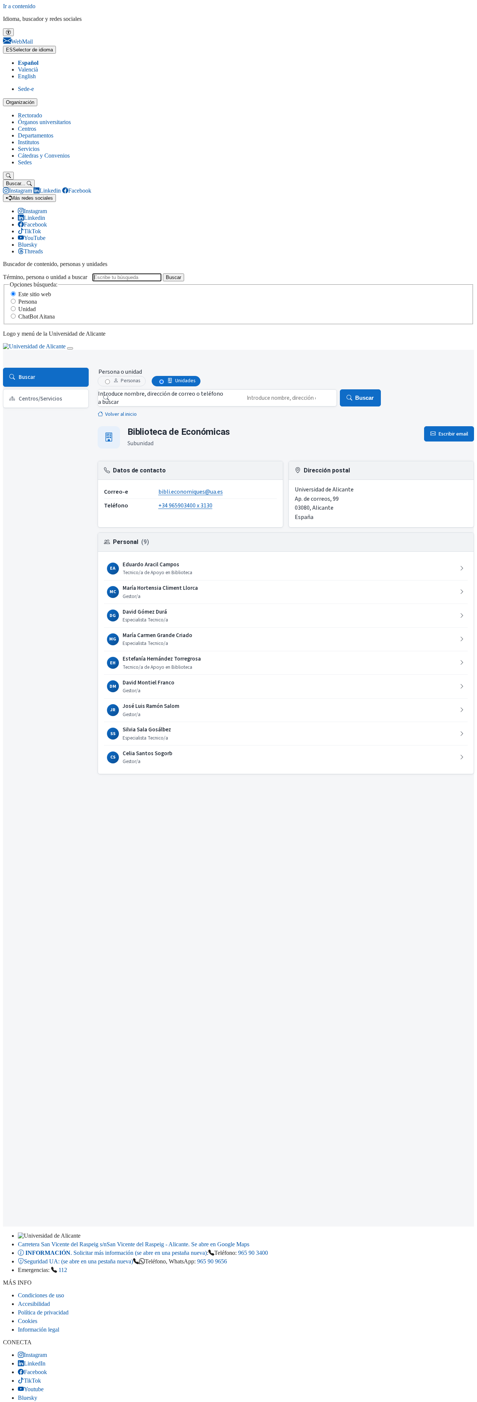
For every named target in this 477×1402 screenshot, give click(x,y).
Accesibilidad (34, 1304)
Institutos (28, 142)
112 (63, 1270)
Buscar (173, 277)
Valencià (28, 69)
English (27, 76)
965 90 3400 (253, 1253)
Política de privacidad (43, 1312)
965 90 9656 (212, 1261)
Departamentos (35, 135)
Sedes (25, 162)
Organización (20, 102)
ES (29, 50)
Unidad (27, 309)
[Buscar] (8, 176)
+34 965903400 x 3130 (185, 505)
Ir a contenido (19, 6)
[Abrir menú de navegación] (70, 348)
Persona (27, 301)
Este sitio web (34, 294)
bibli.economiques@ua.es (190, 492)
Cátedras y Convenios (44, 155)
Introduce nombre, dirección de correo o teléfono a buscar (160, 398)
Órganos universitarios (44, 122)
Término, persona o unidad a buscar (45, 277)
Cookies (27, 1321)
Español (28, 63)
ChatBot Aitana (36, 316)
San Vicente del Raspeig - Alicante (133, 1244)
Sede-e (26, 89)
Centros (27, 129)
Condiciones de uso (41, 1295)
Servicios (29, 149)
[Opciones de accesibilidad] (8, 32)
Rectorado (30, 115)
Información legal (38, 1329)
